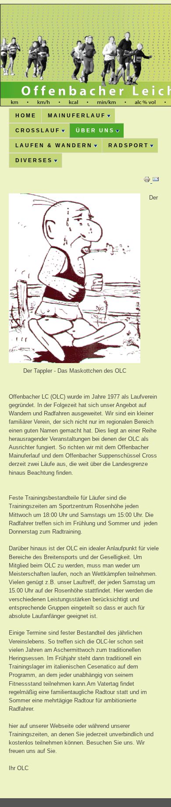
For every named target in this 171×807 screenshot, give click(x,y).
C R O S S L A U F (37, 130)
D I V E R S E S (33, 160)
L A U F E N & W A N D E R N (53, 145)
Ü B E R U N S (94, 130)
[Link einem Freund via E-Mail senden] (155, 181)
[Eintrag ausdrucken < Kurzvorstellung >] (147, 181)
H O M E (25, 116)
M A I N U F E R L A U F (76, 116)
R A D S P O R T (127, 145)
